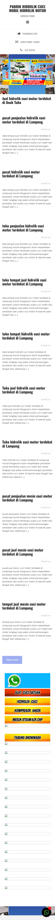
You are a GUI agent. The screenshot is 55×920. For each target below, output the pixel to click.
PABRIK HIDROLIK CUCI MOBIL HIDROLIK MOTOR (27, 8)
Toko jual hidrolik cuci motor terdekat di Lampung (23, 390)
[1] (46, 913)
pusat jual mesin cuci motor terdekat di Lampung (22, 551)
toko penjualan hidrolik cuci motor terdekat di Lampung (23, 227)
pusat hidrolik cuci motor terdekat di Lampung (21, 173)
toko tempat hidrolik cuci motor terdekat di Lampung (26, 335)
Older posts (12, 659)
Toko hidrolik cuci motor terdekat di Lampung (27, 443)
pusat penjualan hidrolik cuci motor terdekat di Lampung (23, 119)
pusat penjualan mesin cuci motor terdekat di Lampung (27, 498)
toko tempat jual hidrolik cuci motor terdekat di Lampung (24, 281)
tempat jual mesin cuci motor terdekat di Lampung (24, 606)
